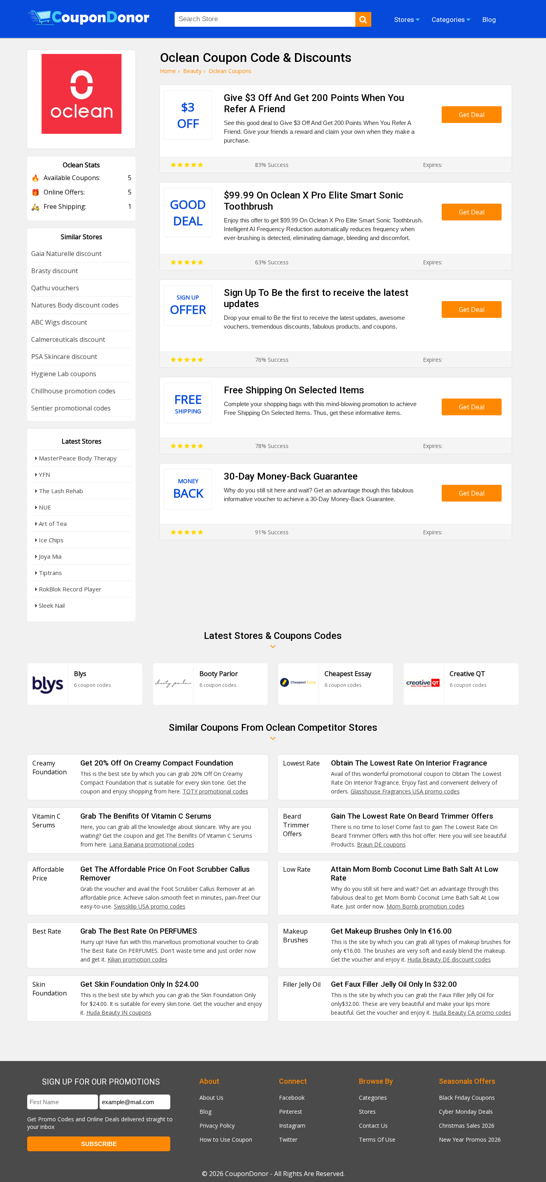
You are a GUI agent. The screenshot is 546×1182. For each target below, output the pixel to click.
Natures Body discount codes (75, 305)
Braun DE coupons (381, 844)
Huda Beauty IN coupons (118, 1012)
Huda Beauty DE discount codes (449, 959)
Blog (205, 1111)
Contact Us (373, 1125)
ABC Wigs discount (59, 322)
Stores (367, 1111)
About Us (211, 1097)
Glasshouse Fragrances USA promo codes (405, 791)
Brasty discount (54, 270)
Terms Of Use (377, 1139)
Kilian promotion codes (137, 959)
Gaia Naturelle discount (66, 253)
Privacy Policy (217, 1125)
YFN (43, 474)
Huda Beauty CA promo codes (471, 1012)
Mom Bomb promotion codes (425, 906)
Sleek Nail (51, 605)
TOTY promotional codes (215, 791)
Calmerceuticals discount (68, 339)
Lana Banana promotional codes (151, 844)
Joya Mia (49, 556)
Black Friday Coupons (467, 1097)
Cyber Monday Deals (466, 1111)
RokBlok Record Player (69, 589)
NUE (44, 507)
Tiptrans (49, 573)
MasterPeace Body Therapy (77, 458)
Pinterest (290, 1111)
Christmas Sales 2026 (466, 1125)
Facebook (292, 1097)
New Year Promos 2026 (470, 1139)
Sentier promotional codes (71, 408)
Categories (373, 1097)
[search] (363, 19)
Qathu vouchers (55, 288)
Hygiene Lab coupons (63, 373)
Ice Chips (50, 540)
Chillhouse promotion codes (73, 391)
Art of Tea (52, 524)
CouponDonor (247, 1173)
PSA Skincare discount (64, 356)
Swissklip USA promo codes (149, 906)
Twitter (288, 1139)
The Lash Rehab (60, 491)
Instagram (292, 1125)
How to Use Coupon (225, 1139)
